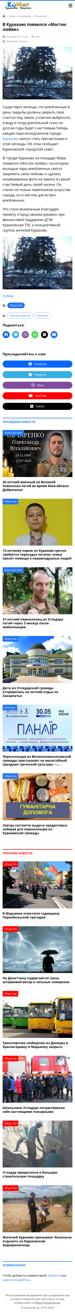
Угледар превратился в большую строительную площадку (30, 1174)
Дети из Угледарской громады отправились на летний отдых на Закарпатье (30, 692)
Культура (9, 707)
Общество (16, 305)
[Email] (54, 334)
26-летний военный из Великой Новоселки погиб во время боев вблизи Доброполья (36, 486)
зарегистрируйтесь (16, 1280)
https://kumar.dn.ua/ (47, 1302)
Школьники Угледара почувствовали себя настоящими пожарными (34, 1110)
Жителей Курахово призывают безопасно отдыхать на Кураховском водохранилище (37, 1241)
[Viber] (25, 334)
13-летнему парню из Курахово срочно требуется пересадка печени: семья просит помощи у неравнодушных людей (37, 554)
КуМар (8, 296)
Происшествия (13, 432)
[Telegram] (15, 334)
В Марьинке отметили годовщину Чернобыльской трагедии (31, 915)
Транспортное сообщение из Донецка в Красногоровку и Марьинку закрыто (35, 1045)
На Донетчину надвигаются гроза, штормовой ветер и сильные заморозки (36, 980)
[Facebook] (6, 334)
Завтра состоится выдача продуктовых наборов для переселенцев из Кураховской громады (35, 829)
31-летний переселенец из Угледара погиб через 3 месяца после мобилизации (33, 623)
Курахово (10, 138)
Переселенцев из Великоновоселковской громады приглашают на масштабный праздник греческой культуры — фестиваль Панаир (37, 760)
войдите (54, 1275)
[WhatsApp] (34, 334)
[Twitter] (44, 334)
